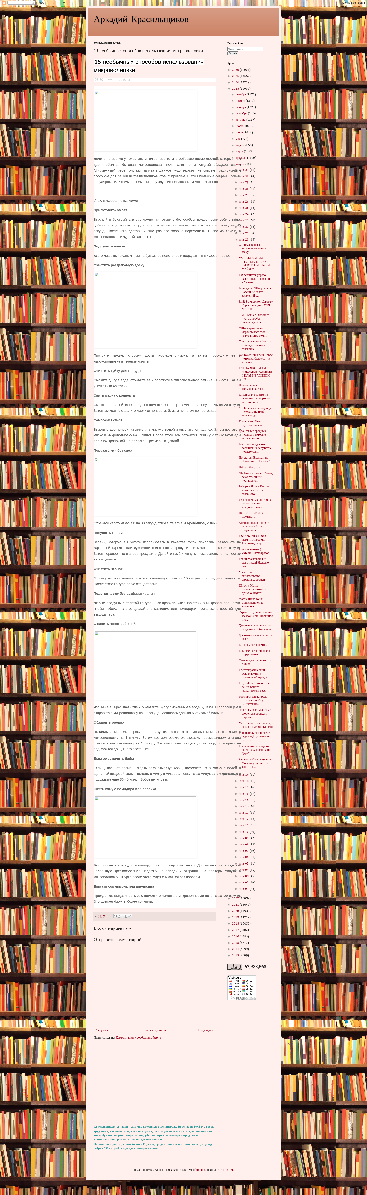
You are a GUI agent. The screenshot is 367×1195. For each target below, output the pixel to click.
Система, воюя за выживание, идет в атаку (252, 248)
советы (124, 79)
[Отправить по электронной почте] (115, 916)
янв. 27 (244, 195)
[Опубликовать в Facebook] (126, 916)
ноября (240, 100)
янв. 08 (244, 844)
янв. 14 (244, 806)
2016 (236, 936)
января (240, 164)
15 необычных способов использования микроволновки (255, 504)
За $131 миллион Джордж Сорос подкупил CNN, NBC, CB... (256, 305)
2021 (236, 904)
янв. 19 (244, 774)
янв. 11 (244, 825)
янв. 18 (244, 781)
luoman (200, 1169)
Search (233, 53)
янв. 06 (244, 857)
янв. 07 (244, 851)
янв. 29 (244, 182)
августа (241, 119)
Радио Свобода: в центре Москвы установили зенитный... (255, 763)
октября (241, 107)
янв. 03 (244, 876)
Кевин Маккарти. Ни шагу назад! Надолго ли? (254, 563)
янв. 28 (244, 188)
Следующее (102, 1030)
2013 (236, 955)
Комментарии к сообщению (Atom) (139, 1037)
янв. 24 (244, 214)
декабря (241, 94)
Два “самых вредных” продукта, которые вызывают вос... (253, 435)
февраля (241, 157)
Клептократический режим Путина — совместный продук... (254, 674)
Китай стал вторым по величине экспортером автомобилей (255, 398)
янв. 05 (244, 863)
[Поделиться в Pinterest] (130, 916)
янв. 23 (244, 220)
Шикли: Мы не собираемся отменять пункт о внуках (254, 589)
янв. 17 (244, 787)
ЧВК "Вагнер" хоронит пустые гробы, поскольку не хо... (254, 319)
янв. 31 (244, 170)
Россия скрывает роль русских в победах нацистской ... (253, 700)
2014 (236, 949)
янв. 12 (244, 819)
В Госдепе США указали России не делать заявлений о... (255, 292)
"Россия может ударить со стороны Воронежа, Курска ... (255, 714)
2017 (236, 930)
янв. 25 (244, 208)
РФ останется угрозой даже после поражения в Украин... (255, 279)
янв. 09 (244, 838)
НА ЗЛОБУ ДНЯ (250, 467)
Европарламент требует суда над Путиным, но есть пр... (254, 736)
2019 (236, 917)
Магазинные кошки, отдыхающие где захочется (252, 603)
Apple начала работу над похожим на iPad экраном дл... (255, 412)
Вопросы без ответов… (254, 645)
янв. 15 (244, 800)
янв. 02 (244, 882)
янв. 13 (244, 812)
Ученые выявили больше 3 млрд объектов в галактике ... (255, 345)
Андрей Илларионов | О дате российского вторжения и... (255, 526)
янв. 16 (244, 794)
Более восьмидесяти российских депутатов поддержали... (255, 448)
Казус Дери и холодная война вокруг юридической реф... (254, 687)
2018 (236, 923)
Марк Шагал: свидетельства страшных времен (252, 576)
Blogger (228, 1169)
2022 (236, 898)
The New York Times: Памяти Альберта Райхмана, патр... (253, 540)
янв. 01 (244, 889)
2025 (236, 76)
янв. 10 (244, 832)
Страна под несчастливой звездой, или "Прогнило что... (256, 616)
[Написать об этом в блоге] (119, 916)
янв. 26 (244, 201)
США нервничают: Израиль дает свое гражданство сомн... (253, 332)
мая (238, 139)
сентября (242, 113)
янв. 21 (244, 233)
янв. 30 (244, 176)
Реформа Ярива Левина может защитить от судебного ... (254, 490)
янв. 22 (244, 227)
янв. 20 (244, 239)
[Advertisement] (155, 1082)
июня (240, 132)
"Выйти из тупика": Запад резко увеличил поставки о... (256, 477)
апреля (240, 145)
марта (240, 151)
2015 (236, 942)
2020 (236, 911)
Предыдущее (206, 1030)
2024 (236, 82)
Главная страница (154, 1030)
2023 (236, 88)
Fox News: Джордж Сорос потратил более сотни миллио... (256, 359)
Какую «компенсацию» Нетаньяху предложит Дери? (254, 750)
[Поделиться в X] (122, 916)
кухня (112, 79)
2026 (236, 70)
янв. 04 (244, 870)
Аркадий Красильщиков (141, 18)
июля (239, 126)
